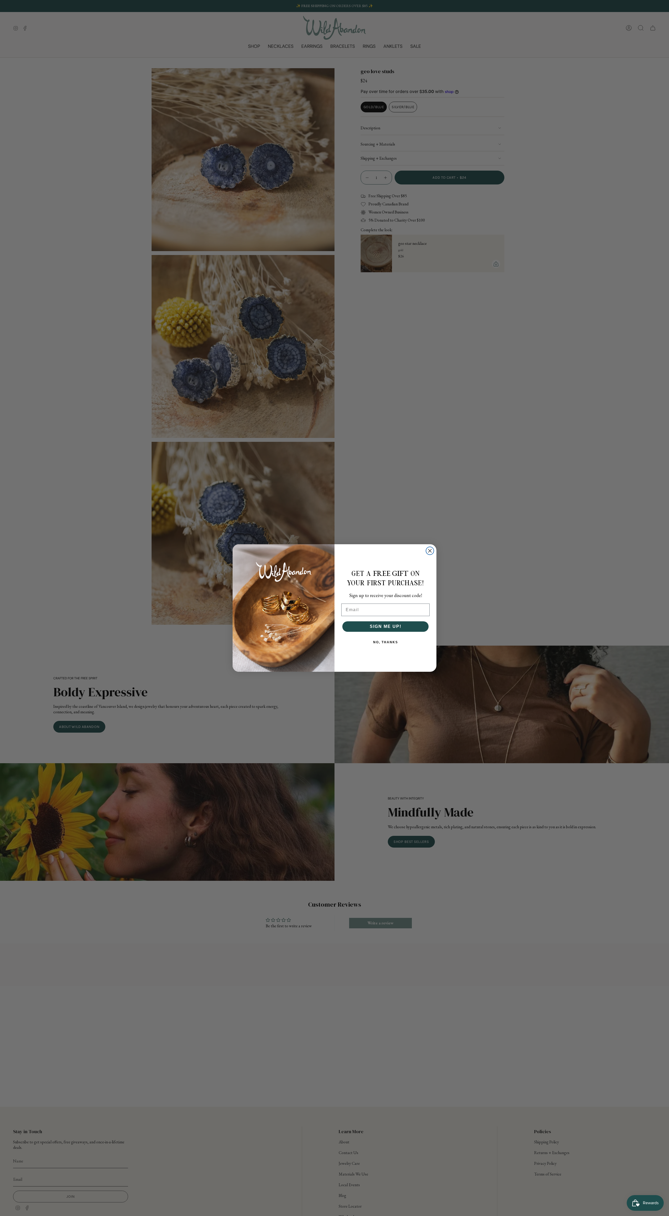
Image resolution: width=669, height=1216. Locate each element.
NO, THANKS (385, 642)
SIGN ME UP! (385, 626)
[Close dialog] (430, 551)
